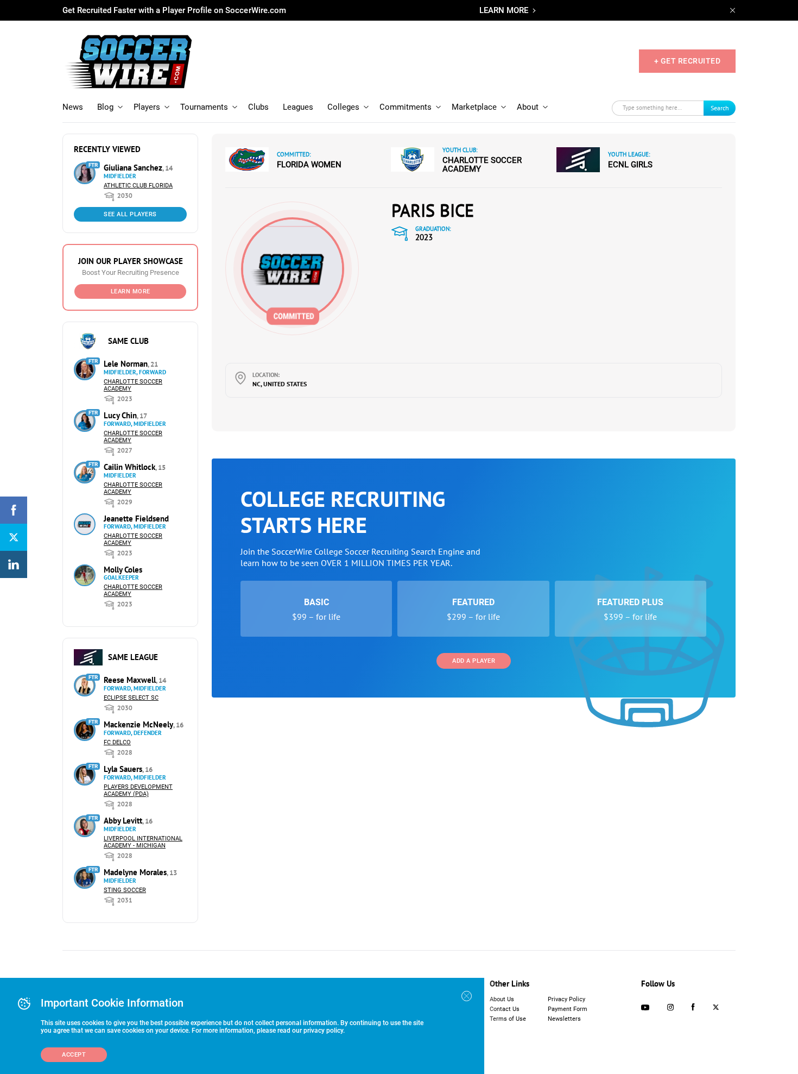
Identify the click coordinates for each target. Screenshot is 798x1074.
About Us (502, 999)
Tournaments (204, 107)
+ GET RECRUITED (687, 60)
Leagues (298, 107)
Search (720, 108)
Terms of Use (508, 1018)
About (528, 107)
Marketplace (474, 107)
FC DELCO (117, 742)
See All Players (130, 214)
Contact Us (505, 1009)
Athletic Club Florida (138, 185)
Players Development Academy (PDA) (138, 790)
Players (147, 107)
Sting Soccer (125, 890)
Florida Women (309, 164)
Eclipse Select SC (131, 697)
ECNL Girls (630, 164)
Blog (105, 107)
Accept (74, 1054)
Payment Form (567, 1009)
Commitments (405, 107)
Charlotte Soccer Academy (482, 164)
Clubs (258, 107)
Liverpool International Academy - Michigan (143, 842)
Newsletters (564, 1018)
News (72, 107)
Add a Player (473, 660)
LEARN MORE (503, 10)
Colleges (343, 107)
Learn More (130, 291)
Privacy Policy (566, 999)
